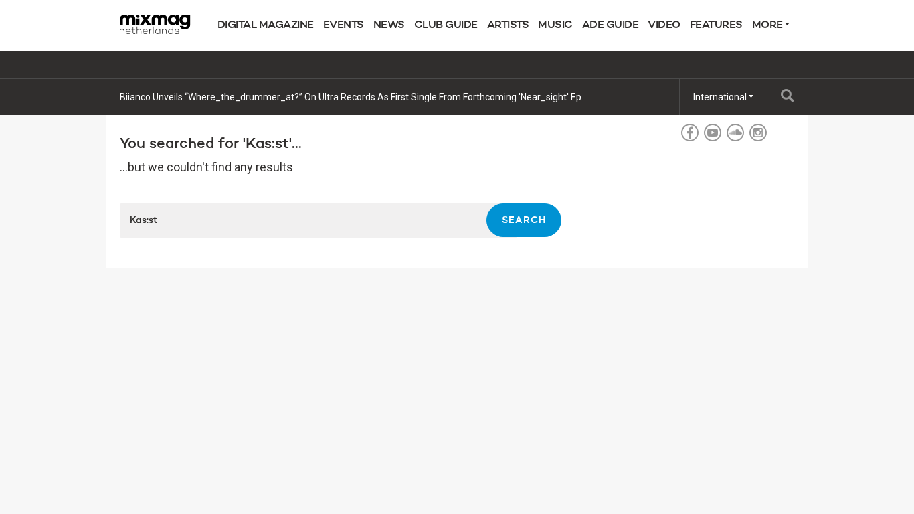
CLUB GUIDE (446, 25)
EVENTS (343, 25)
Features (716, 25)
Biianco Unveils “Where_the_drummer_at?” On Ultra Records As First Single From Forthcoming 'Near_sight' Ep (350, 97)
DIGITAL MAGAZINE (265, 25)
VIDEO (664, 25)
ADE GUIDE (610, 25)
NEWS (389, 25)
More (769, 25)
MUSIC (555, 25)
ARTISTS (508, 25)
